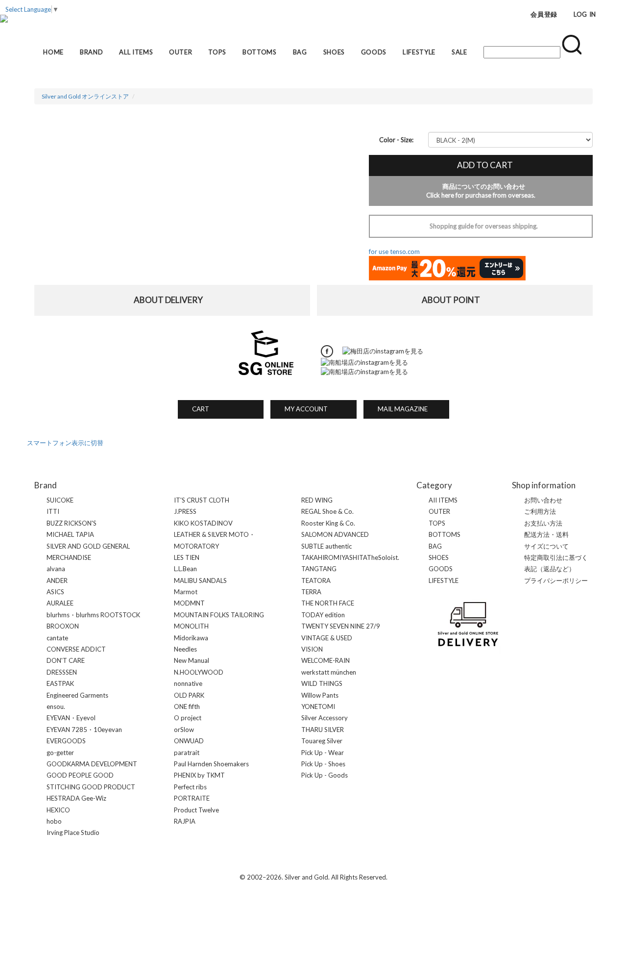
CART (197, 409)
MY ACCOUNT (303, 409)
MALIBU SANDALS (200, 580)
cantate (57, 638)
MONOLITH (191, 626)
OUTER (180, 52)
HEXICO (58, 810)
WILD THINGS (321, 683)
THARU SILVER (322, 729)
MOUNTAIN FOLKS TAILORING (219, 615)
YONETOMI (318, 706)
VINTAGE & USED (326, 638)
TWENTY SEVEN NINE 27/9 (340, 626)
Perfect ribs (190, 787)
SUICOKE (60, 500)
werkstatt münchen (328, 672)
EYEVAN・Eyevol (71, 718)
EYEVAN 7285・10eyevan (84, 729)
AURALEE (60, 603)
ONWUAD (189, 741)
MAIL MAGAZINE (399, 409)
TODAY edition (323, 615)
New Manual (191, 660)
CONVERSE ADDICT (76, 649)
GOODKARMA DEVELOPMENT (92, 764)
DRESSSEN (62, 672)
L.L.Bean (185, 569)
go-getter (60, 752)
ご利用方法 (540, 511)
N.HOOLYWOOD (198, 672)
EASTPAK (60, 683)
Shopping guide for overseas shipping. (480, 226)
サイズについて (546, 546)
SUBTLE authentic (326, 546)
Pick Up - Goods (324, 775)
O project (187, 718)
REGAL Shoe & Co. (327, 511)
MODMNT (189, 603)
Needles (185, 649)
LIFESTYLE (419, 52)
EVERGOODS (66, 741)
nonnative (188, 683)
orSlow (184, 729)
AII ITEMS (443, 500)
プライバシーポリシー (556, 580)
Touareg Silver (321, 741)
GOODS (373, 52)
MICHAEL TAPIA (70, 534)
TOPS (217, 52)
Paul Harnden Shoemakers (211, 764)
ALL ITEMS (136, 52)
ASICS (55, 592)
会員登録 (544, 14)
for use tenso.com (394, 251)
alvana (56, 569)
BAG (300, 52)
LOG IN (585, 14)
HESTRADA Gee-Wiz (76, 798)
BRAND (91, 52)
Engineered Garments (77, 695)
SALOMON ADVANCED (335, 534)
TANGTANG (319, 569)
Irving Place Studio (73, 832)
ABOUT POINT (455, 300)
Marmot (185, 592)
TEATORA (316, 580)
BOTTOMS (259, 52)
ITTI (53, 511)
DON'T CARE (66, 660)
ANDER (57, 580)
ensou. (56, 706)
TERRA (311, 592)
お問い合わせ (543, 500)
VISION (312, 649)
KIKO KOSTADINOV (203, 523)
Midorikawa (191, 638)
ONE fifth (187, 706)
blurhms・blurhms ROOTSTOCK (93, 615)
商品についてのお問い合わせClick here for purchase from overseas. (480, 191)
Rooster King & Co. (328, 523)
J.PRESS (185, 511)
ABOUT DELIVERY (172, 300)
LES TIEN (186, 557)
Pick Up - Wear (322, 752)
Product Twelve (196, 810)
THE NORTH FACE (327, 603)
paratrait (186, 752)
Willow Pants (319, 695)
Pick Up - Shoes (323, 764)
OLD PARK (189, 695)
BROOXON (63, 626)
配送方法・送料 (546, 534)
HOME (53, 52)
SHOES (334, 52)
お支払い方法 (543, 523)
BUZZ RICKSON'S (71, 523)
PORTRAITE (192, 798)
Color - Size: (396, 140)
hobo (54, 821)
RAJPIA (184, 821)
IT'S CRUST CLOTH (201, 500)
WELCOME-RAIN (325, 660)
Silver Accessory (324, 718)
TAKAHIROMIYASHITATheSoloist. (350, 557)
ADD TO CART (481, 165)
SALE (459, 52)
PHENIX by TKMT (199, 775)
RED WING (317, 500)
